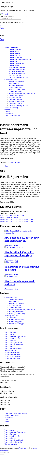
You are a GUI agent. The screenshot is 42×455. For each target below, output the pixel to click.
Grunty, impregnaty (16, 95)
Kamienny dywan (10, 444)
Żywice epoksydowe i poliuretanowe (22, 93)
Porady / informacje (11, 47)
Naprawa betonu (15, 75)
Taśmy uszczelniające (16, 324)
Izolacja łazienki (14, 53)
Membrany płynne (15, 322)
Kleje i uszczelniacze (16, 81)
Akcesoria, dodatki (15, 103)
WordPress (22, 448)
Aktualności (8, 114)
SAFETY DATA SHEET (9, 217)
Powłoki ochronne (15, 91)
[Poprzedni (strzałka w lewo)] (1, 454)
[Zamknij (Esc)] (8, 452)
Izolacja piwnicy (15, 61)
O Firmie (7, 110)
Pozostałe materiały (11, 108)
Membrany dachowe (16, 320)
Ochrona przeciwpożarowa (18, 77)
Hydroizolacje (14, 83)
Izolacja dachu (14, 65)
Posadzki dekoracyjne (16, 71)
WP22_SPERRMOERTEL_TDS (12, 215)
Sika (6, 419)
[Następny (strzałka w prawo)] (3, 454)
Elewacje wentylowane (17, 67)
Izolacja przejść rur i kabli (13, 344)
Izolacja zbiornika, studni (13, 342)
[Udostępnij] (5, 452)
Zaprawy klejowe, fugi (17, 89)
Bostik (6, 421)
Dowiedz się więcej (11, 245)
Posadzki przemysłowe (17, 73)
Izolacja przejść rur (15, 57)
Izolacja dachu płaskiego (13, 348)
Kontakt (7, 112)
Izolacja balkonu (15, 49)
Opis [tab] (6, 166)
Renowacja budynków (17, 69)
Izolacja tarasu (14, 51)
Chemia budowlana (11, 79)
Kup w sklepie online (12, 116)
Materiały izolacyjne (11, 315)
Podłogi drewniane (15, 87)
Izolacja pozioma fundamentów (20, 59)
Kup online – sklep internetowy (15, 413)
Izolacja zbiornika (15, 55)
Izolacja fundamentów (17, 63)
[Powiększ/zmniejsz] (1, 452)
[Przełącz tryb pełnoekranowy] (3, 452)
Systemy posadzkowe (16, 85)
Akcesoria (12, 317)
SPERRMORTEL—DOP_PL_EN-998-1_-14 (16, 219)
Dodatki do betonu (15, 99)
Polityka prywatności (11, 415)
